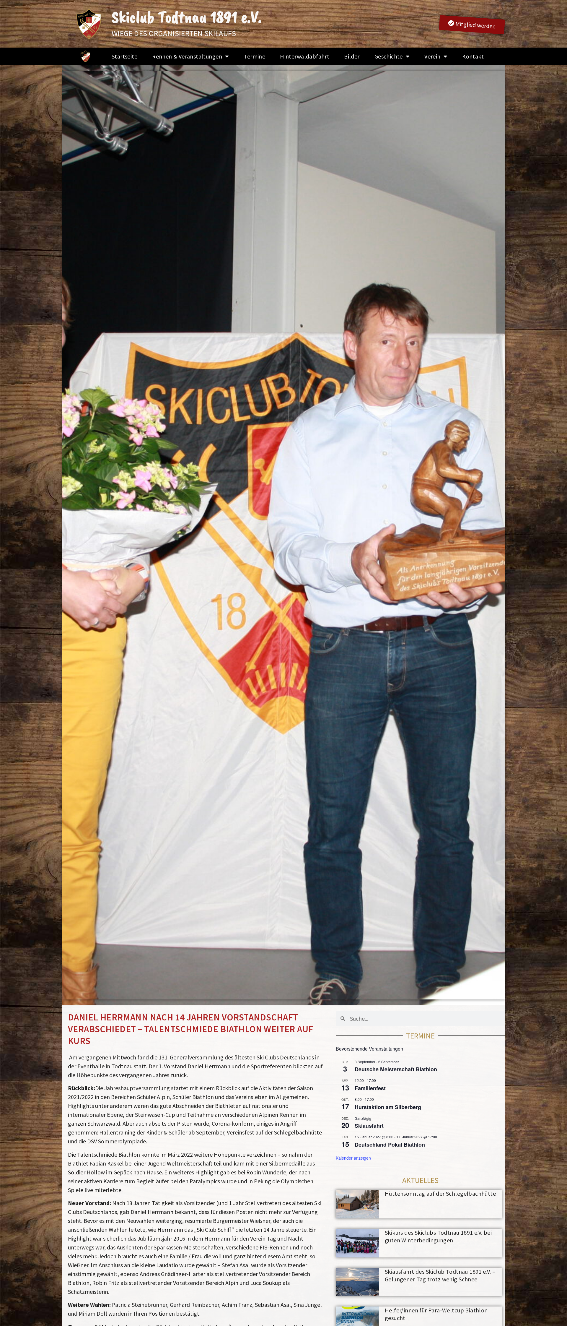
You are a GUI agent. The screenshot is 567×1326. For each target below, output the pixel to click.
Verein (432, 56)
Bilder (351, 56)
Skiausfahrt (369, 1125)
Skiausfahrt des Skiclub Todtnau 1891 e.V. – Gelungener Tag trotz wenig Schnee (440, 1275)
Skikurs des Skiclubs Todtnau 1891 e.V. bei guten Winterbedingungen (438, 1236)
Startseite (124, 56)
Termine (254, 56)
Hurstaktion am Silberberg (388, 1107)
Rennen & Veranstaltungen (187, 56)
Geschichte (388, 56)
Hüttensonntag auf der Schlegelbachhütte (440, 1193)
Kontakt (473, 56)
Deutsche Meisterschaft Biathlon (396, 1069)
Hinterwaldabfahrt (304, 56)
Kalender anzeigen (353, 1158)
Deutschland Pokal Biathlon (390, 1144)
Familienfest (370, 1088)
